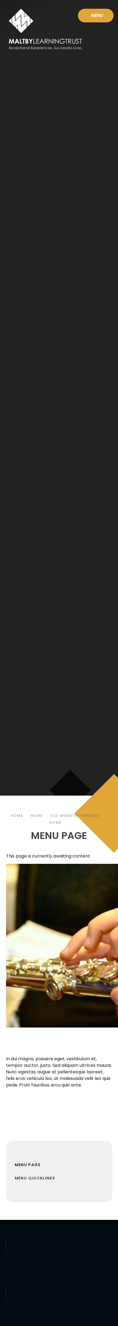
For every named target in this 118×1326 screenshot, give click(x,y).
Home (17, 815)
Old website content (75, 815)
